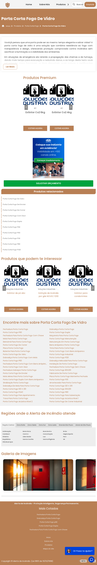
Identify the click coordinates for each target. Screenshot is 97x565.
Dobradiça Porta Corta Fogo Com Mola (20, 357)
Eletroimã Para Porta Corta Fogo (17, 342)
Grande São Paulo (66, 425)
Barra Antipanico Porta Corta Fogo (65, 345)
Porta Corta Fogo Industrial (61, 354)
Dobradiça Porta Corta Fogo (62, 329)
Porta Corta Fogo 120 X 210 (61, 386)
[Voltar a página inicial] (7, 4)
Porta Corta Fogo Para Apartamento (19, 395)
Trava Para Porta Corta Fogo (15, 398)
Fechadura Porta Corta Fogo (15, 329)
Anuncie (90, 4)
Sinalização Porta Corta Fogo (15, 382)
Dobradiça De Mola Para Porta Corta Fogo (21, 386)
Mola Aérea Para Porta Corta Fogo (18, 376)
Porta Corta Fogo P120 (12, 249)
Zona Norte (21, 425)
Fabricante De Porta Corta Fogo (63, 373)
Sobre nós (48, 541)
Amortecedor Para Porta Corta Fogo (65, 382)
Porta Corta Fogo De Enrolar (14, 204)
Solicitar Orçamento (48, 183)
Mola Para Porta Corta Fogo (15, 338)
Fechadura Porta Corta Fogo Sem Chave (67, 367)
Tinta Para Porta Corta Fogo (62, 348)
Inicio (48, 537)
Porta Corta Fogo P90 (11, 227)
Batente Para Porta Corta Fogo (16, 351)
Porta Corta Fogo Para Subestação (65, 395)
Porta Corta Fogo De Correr (14, 210)
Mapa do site (48, 549)
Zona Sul (42, 425)
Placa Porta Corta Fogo (13, 348)
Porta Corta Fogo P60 (11, 233)
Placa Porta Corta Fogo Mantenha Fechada (69, 376)
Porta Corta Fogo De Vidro (13, 199)
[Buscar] (73, 4)
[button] (70, 107)
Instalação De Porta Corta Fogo (63, 364)
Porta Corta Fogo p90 (48, 522)
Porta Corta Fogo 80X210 (60, 370)
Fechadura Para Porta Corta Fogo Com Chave (23, 335)
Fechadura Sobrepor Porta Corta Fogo (20, 370)
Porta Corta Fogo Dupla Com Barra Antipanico (23, 379)
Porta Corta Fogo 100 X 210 (14, 389)
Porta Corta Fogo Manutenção (63, 338)
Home (29, 4)
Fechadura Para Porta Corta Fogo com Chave (48, 529)
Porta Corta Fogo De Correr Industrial (66, 401)
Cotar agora (35, 128)
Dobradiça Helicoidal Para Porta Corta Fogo (68, 360)
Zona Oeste (32, 425)
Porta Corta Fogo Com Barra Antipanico (67, 351)
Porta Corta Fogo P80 (11, 244)
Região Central (8, 425)
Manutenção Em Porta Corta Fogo (65, 342)
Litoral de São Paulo (83, 425)
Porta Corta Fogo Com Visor (14, 216)
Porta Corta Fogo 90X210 (60, 389)
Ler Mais (10, 66)
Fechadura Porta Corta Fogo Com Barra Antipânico (25, 364)
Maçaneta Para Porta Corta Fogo (64, 335)
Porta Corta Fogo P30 (11, 238)
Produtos (61, 4)
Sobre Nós (44, 4)
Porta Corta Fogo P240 (13, 392)
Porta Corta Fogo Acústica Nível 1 (64, 398)
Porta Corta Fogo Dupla (12, 221)
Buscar (80, 4)
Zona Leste (52, 425)
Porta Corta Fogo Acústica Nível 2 (17, 401)
